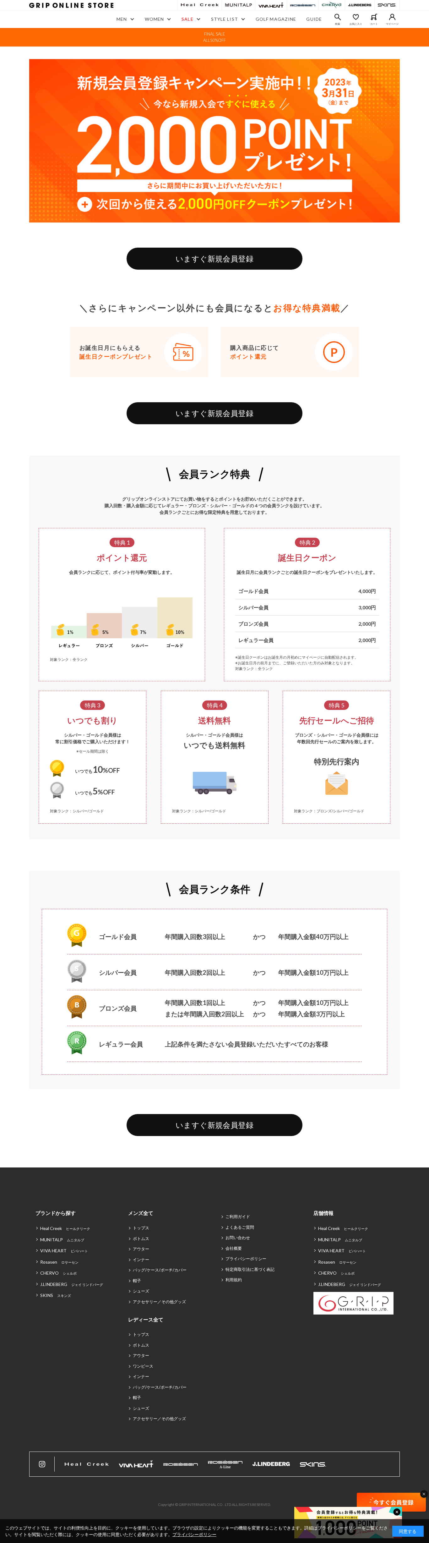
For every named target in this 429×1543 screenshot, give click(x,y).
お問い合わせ (237, 1237)
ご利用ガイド (237, 1216)
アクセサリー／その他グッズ (159, 1301)
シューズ (141, 1290)
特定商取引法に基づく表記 (249, 1269)
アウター (141, 1248)
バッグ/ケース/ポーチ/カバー (160, 1269)
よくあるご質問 (239, 1227)
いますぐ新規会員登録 (215, 258)
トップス (141, 1227)
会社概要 (233, 1248)
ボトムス (141, 1238)
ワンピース (143, 1366)
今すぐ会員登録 (391, 1502)
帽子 (137, 1280)
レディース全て (145, 1319)
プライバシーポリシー (245, 1258)
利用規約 (233, 1279)
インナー (141, 1259)
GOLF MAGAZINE (276, 19)
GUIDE (314, 19)
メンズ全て (140, 1213)
